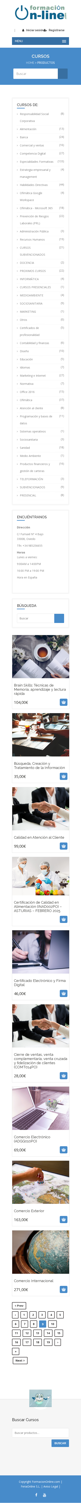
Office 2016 (27, 392)
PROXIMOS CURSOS (33, 271)
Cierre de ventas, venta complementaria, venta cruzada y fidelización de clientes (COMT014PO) (40, 1053)
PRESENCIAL (28, 495)
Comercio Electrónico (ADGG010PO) (40, 1131)
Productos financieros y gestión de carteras (35, 467)
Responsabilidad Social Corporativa (34, 117)
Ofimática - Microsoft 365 (36, 208)
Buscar (60, 1443)
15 (58, 1333)
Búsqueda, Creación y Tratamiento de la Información (40, 758)
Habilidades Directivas (34, 185)
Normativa (26, 384)
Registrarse (56, 30)
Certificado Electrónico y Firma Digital (40, 975)
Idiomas (25, 367)
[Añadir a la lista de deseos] (45, 702)
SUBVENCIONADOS (32, 487)
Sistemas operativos (33, 431)
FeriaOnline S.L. (31, 1486)
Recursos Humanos (32, 239)
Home (30, 62)
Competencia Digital (33, 153)
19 (48, 1342)
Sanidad (25, 448)
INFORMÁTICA (29, 279)
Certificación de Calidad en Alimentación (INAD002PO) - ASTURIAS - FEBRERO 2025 (40, 906)
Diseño (24, 351)
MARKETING (28, 311)
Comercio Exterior (41, 1203)
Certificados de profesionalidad (30, 331)
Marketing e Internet (33, 375)
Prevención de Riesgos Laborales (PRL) (34, 219)
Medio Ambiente (30, 456)
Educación (26, 359)
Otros (23, 320)
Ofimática (26, 400)
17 (27, 1342)
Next (19, 1360)
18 (37, 1342)
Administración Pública (34, 231)
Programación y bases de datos (36, 419)
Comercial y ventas (32, 145)
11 (16, 1333)
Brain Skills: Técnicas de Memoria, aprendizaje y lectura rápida (41, 681)
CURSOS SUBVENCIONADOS (32, 251)
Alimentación (28, 129)
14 (48, 1333)
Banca (24, 137)
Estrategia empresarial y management (35, 173)
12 (27, 1333)
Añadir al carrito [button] (36, 702)
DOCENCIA (27, 263)
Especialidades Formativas (36, 161)
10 (52, 1324)
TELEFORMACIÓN (31, 479)
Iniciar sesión (35, 30)
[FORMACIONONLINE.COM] (40, 12)
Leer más (36, 919)
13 (37, 1333)
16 (16, 1342)
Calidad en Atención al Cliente (41, 830)
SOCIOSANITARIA (31, 303)
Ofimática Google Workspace (31, 196)
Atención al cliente (31, 408)
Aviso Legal (51, 1486)
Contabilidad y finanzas (34, 343)
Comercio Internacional (40, 1273)
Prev (19, 1306)
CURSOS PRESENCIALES (35, 287)
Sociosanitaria (29, 439)
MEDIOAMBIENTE (31, 295)
